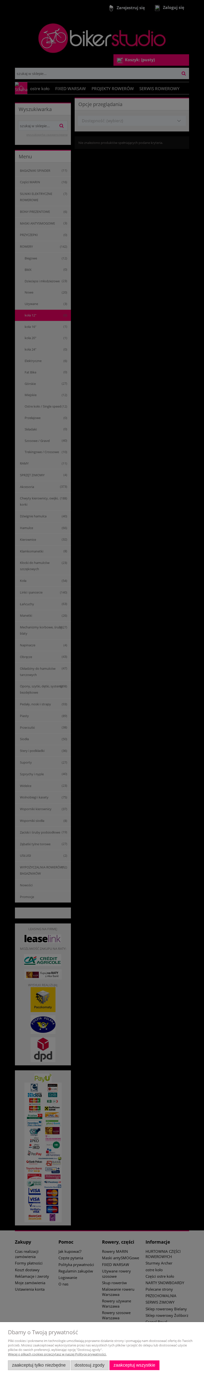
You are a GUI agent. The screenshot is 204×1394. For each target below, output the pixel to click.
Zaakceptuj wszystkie (134, 1365)
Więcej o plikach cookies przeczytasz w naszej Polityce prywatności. (57, 1354)
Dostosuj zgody (89, 1365)
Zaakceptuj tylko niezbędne (39, 1365)
